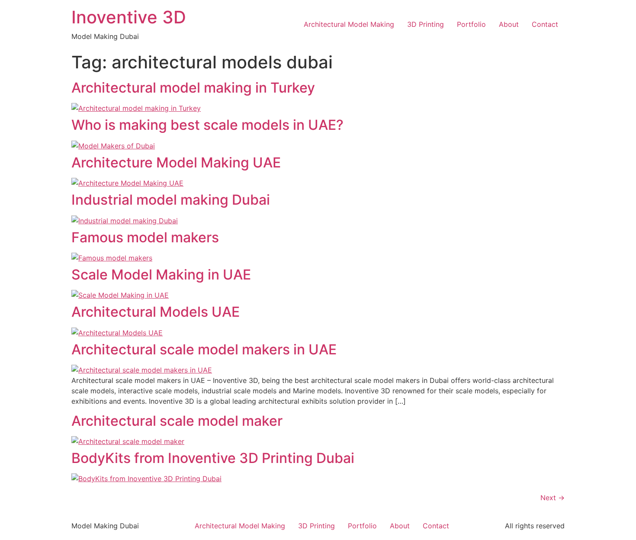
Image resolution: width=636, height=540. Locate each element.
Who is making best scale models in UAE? (207, 124)
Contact (545, 24)
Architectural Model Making (349, 24)
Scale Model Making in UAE (161, 274)
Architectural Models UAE (155, 311)
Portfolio (471, 24)
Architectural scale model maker (177, 420)
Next (552, 497)
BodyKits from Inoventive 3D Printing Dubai (212, 458)
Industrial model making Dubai (170, 199)
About (509, 24)
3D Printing (425, 24)
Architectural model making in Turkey (193, 87)
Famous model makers (145, 237)
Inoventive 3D (128, 17)
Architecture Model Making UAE (176, 162)
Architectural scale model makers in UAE (204, 349)
